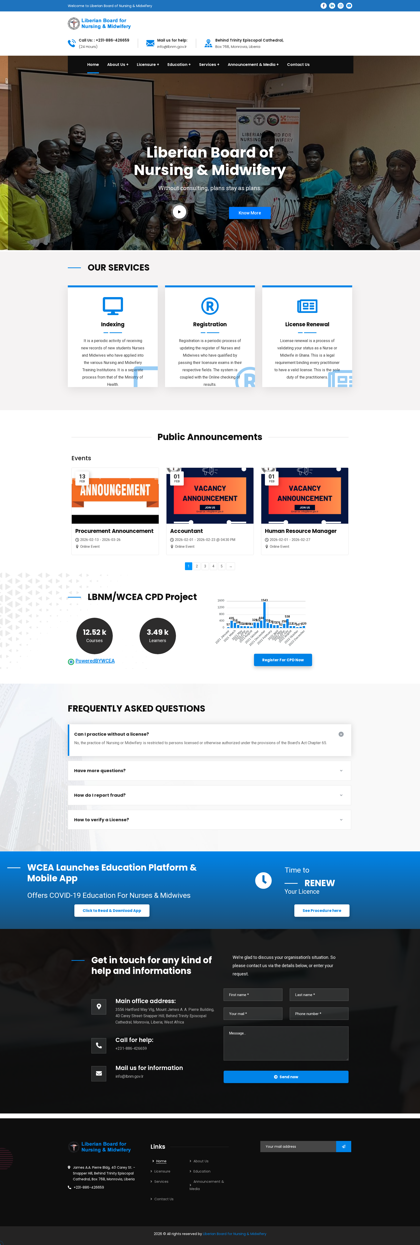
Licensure (162, 1171)
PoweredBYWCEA (95, 661)
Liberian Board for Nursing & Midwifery (234, 1233)
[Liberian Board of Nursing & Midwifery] (99, 23)
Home (161, 1161)
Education (201, 1171)
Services (161, 1181)
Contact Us (164, 1199)
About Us (201, 1161)
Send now (289, 1076)
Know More (216, 171)
